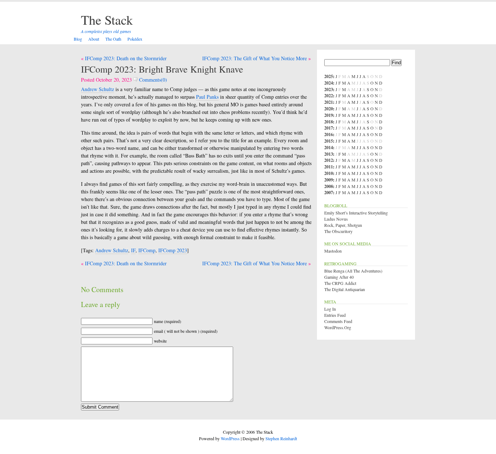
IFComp (146, 250)
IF (133, 250)
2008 (328, 186)
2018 (328, 122)
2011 (328, 167)
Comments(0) (152, 79)
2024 (328, 83)
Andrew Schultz (97, 89)
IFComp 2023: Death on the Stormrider (126, 58)
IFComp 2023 (172, 250)
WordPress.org (337, 327)
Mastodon (333, 251)
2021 (328, 102)
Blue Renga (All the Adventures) (353, 271)
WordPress (230, 438)
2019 (328, 115)
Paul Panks (207, 96)
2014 (328, 147)
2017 (328, 128)
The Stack (107, 19)
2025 (328, 76)
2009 (328, 180)
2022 (328, 96)
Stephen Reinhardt (281, 438)
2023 (328, 89)
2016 (328, 134)
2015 (328, 141)
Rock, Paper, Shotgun (343, 225)
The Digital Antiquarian (344, 289)
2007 (328, 192)
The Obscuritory (338, 231)
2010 (328, 173)
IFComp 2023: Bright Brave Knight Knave (162, 69)
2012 (328, 160)
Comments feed (338, 321)
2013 (328, 154)
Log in (330, 309)
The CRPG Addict (340, 283)
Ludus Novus (336, 219)
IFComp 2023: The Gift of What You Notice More (254, 58)
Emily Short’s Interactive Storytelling (356, 213)
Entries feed (335, 315)
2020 (328, 109)
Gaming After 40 (339, 277)
